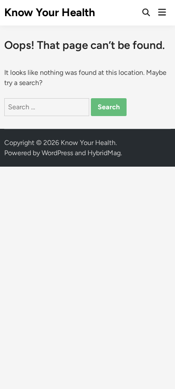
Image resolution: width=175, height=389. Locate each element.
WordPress (57, 153)
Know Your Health (49, 12)
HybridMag (104, 153)
